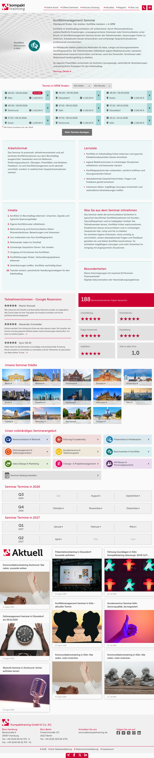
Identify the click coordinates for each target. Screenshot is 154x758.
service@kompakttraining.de (92, 732)
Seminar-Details (61, 71)
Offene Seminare (70, 7)
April (57, 539)
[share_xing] (68, 755)
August (95, 495)
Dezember (132, 508)
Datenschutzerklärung (86, 749)
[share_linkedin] (85, 755)
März (132, 526)
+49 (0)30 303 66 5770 (56, 739)
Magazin (122, 7)
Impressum (108, 749)
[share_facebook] (74, 755)
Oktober (57, 508)
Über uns (134, 7)
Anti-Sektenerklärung (61, 749)
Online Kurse (52, 7)
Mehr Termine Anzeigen (77, 132)
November (95, 508)
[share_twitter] (80, 755)
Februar (95, 526)
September (132, 495)
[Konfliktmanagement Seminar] (144, 7)
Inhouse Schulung (90, 7)
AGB (43, 749)
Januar (57, 526)
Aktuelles (109, 7)
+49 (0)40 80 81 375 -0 (18, 739)
